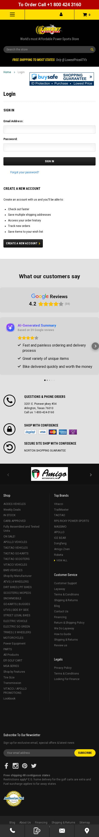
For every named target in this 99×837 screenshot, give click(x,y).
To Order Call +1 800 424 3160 (49, 4)
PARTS (7, 649)
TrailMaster (61, 509)
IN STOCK (9, 515)
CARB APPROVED (14, 521)
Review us (60, 645)
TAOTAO (59, 515)
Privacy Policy (63, 667)
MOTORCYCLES (13, 637)
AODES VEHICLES (14, 504)
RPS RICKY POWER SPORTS (71, 521)
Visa (43, 432)
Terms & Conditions (66, 594)
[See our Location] (87, 830)
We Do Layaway (64, 628)
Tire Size (9, 677)
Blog (57, 606)
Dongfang (60, 543)
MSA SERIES (11, 666)
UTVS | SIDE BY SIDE (16, 609)
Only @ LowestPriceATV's (49, 60)
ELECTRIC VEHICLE (15, 621)
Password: (10, 139)
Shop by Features (14, 671)
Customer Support (65, 583)
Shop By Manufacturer (17, 576)
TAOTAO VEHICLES (15, 547)
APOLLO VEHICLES (15, 542)
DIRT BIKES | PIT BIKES (17, 587)
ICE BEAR (60, 538)
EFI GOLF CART (12, 660)
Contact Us (61, 611)
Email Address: (13, 121)
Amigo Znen (62, 549)
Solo (73, 432)
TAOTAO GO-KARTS (15, 553)
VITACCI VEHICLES (15, 564)
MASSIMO (60, 526)
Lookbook (9, 698)
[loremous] (49, 474)
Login (21, 72)
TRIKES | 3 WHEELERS (17, 632)
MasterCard (53, 432)
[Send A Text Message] (37, 830)
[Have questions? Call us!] (12, 830)
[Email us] (62, 830)
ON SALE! (9, 536)
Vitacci (58, 504)
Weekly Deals (12, 509)
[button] (61, 79)
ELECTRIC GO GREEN (16, 626)
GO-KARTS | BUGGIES (16, 604)
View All (61, 560)
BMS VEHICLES (12, 570)
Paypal (30, 432)
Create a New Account (22, 243)
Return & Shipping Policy (69, 622)
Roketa (58, 554)
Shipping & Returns (66, 600)
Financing (60, 617)
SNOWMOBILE (12, 598)
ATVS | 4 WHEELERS (16, 581)
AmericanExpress (63, 432)
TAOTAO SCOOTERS (16, 559)
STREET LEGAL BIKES (16, 615)
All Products (11, 654)
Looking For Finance (66, 679)
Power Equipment (14, 643)
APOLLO (59, 532)
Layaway (59, 589)
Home (7, 72)
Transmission (12, 683)
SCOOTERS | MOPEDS (17, 593)
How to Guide (62, 634)
